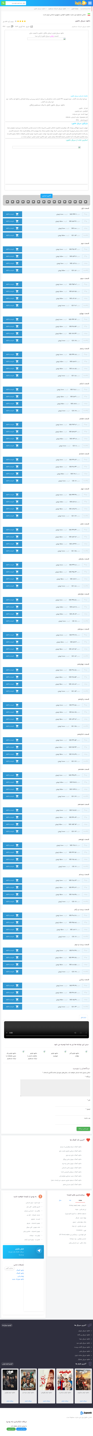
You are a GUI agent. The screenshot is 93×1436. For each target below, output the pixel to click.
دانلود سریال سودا (84, 1339)
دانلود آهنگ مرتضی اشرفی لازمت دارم (70, 1151)
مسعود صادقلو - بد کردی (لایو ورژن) (75, 1214)
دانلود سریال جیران (84, 1331)
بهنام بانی (21, 1276)
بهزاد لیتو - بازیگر (81, 1218)
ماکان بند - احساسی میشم (32, 1211)
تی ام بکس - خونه (80, 1209)
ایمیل (88, 1109)
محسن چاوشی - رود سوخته (78, 1239)
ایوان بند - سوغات (34, 1235)
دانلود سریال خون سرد (83, 1343)
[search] (3, 3)
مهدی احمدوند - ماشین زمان (31, 1231)
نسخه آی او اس (21, 1429)
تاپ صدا (80, 3)
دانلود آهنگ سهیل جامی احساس (71, 1168)
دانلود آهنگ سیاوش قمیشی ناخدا (71, 1172)
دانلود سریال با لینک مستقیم (57, 9)
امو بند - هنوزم (35, 1219)
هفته (80, 1200)
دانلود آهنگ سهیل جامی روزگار (72, 1159)
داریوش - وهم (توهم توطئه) (77, 1205)
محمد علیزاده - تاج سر (33, 1215)
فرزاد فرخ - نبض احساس (33, 1203)
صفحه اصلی (74, 9)
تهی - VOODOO (81, 1230)
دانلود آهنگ (20, 1270)
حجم (78, 214)
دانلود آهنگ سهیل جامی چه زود (71, 1164)
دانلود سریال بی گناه (83, 1335)
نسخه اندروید (11, 1429)
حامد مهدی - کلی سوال (33, 1227)
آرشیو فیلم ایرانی (7, 1364)
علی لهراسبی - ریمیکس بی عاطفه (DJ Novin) (72, 1235)
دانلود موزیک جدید (18, 1279)
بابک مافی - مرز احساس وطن (77, 1243)
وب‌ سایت (87, 1118)
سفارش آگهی (9, 1268)
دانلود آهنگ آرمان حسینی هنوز (72, 1184)
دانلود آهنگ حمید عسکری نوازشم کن (70, 1176)
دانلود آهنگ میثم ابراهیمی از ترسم (70, 1147)
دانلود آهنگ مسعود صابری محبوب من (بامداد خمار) (66, 1180)
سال (60, 1200)
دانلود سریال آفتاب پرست (82, 1347)
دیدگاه (87, 1077)
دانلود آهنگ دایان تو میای (73, 1155)
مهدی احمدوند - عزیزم (33, 1223)
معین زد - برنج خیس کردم (32, 1240)
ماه (70, 1200)
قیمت (65, 214)
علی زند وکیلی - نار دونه (79, 1226)
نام (88, 1100)
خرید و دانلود (10, 214)
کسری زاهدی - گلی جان (33, 1207)
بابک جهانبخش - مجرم (79, 1222)
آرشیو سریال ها (6, 1325)
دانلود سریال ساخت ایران (82, 1355)
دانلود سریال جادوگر (84, 1359)
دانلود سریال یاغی (84, 1351)
